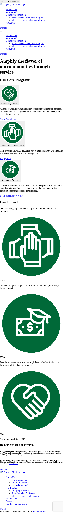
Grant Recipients (8, 119)
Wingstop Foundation (16, 14)
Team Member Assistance (23, 493)
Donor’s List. (13, 464)
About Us (10, 22)
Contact (9, 501)
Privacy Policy (39, 511)
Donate (3, 27)
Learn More (5, 196)
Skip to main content (10, 1)
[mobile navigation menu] (1, 31)
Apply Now (5, 158)
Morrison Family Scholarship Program (29, 20)
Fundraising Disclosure (16, 504)
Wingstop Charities (14, 12)
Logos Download (20, 485)
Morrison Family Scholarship (25, 496)
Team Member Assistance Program (28, 17)
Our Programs (12, 488)
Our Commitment (20, 480)
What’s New (11, 9)
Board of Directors (20, 482)
